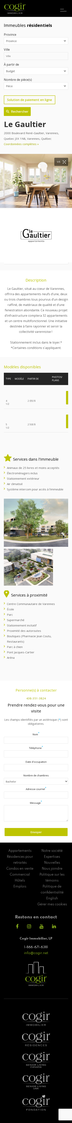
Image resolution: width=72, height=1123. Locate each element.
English (52, 898)
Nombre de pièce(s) (18, 80)
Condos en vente (19, 868)
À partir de (11, 64)
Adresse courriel (36, 789)
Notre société (52, 851)
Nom (36, 734)
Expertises (52, 857)
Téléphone (36, 748)
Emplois (19, 886)
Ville (7, 49)
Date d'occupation (36, 762)
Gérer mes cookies (52, 904)
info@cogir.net (36, 953)
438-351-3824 (36, 698)
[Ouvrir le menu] (63, 7)
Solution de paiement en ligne (29, 100)
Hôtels (20, 880)
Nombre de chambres (36, 775)
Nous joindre (52, 868)
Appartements (19, 851)
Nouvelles (52, 862)
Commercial (20, 874)
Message (36, 803)
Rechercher (19, 111)
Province (10, 34)
